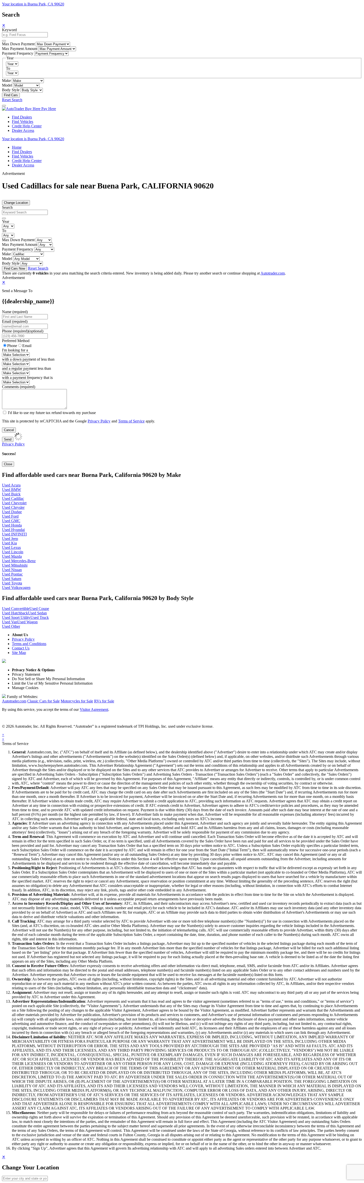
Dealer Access (23, 130)
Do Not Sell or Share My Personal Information (48, 679)
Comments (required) (18, 387)
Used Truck (39, 617)
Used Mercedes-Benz (19, 561)
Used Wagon (27, 622)
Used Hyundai (13, 530)
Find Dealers (22, 117)
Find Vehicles (22, 121)
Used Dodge (12, 512)
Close (8, 464)
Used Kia (9, 543)
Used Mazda (12, 556)
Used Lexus (11, 547)
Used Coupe (39, 608)
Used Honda (12, 525)
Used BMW (11, 489)
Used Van (9, 622)
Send (7, 439)
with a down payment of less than (28, 359)
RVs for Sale (104, 701)
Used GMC (11, 521)
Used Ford (10, 516)
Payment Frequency (17, 53)
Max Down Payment (18, 44)
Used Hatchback (15, 613)
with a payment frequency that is (27, 377)
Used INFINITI (14, 534)
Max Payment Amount (19, 48)
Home (17, 147)
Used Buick (11, 494)
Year (5, 221)
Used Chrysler (13, 507)
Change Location (16, 203)
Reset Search (12, 100)
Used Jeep (10, 538)
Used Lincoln (12, 552)
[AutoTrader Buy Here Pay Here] (29, 109)
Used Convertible (15, 608)
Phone (22, 331)
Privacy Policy (99, 421)
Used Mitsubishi (14, 565)
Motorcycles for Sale (77, 701)
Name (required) (15, 312)
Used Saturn (11, 579)
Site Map (19, 652)
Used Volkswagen (16, 587)
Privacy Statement (26, 674)
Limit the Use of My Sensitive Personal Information (52, 683)
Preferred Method (15, 341)
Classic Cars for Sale (43, 701)
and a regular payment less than (26, 368)
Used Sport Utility (16, 617)
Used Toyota (12, 583)
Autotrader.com (272, 273)
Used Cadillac (13, 498)
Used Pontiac (12, 574)
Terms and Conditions (29, 644)
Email (26, 346)
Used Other (11, 626)
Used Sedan (37, 613)
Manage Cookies (25, 688)
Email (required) (14, 321)
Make (6, 80)
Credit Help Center (27, 126)
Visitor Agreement (94, 709)
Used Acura (11, 485)
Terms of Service (131, 421)
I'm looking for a (15, 350)
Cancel (9, 430)
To (8, 68)
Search (7, 207)
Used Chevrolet (14, 503)
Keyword (9, 30)
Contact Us (20, 648)
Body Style (11, 90)
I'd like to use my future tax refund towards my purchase (52, 413)
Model (7, 85)
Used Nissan (12, 570)
